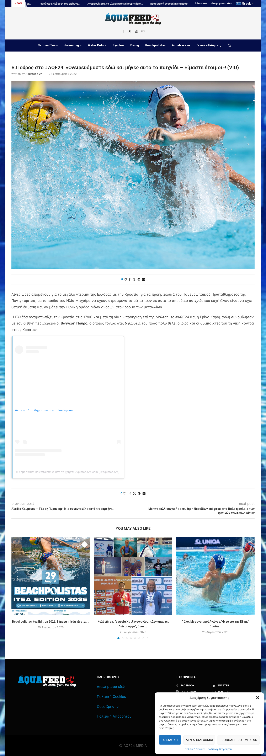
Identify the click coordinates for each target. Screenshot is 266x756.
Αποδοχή (170, 740)
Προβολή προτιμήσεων (238, 740)
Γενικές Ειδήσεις (209, 45)
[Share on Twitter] (134, 279)
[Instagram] (136, 31)
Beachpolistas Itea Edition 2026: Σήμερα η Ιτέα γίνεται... (50, 621)
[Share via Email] (143, 279)
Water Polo (96, 45)
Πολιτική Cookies (195, 749)
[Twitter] (129, 31)
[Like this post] (125, 279)
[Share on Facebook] (130, 279)
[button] (258, 698)
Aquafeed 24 (34, 73)
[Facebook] (123, 31)
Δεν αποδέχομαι (199, 740)
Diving (134, 45)
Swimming (71, 45)
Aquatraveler (181, 45)
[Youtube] (143, 31)
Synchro (118, 45)
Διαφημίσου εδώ (221, 3)
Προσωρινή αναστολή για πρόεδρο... (138, 3)
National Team (48, 45)
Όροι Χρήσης (107, 706)
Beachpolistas (155, 45)
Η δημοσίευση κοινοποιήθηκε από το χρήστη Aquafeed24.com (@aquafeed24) (67, 471)
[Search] (229, 45)
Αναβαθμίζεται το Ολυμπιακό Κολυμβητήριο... (81, 3)
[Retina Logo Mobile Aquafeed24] (47, 681)
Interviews (201, 3)
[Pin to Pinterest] (139, 279)
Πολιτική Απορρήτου (219, 749)
